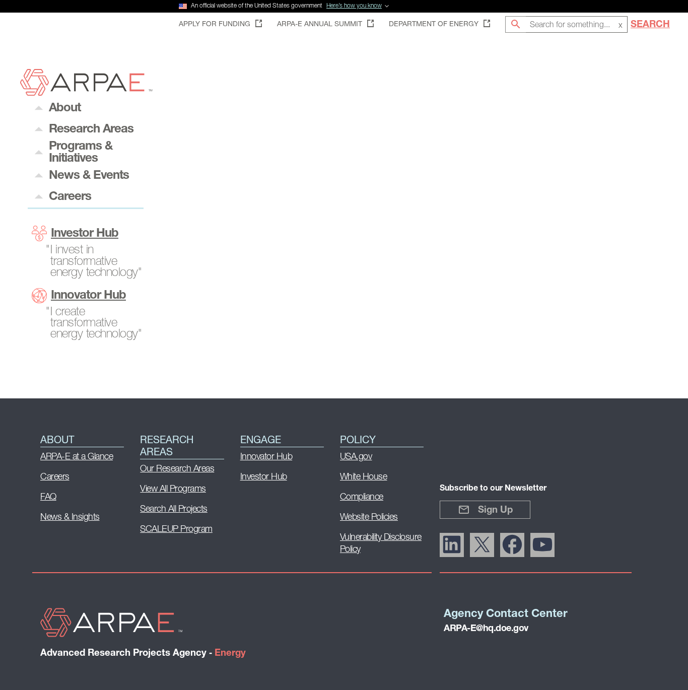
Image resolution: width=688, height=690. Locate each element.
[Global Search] (515, 24)
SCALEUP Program (176, 529)
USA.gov (356, 457)
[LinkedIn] (452, 545)
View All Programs (173, 489)
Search (650, 25)
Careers (55, 477)
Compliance (361, 497)
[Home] (86, 93)
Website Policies (369, 517)
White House (363, 477)
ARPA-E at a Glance (76, 457)
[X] (482, 545)
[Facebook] (512, 545)
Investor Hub (84, 234)
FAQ (48, 497)
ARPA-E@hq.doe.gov (486, 629)
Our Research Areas (177, 469)
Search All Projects (174, 509)
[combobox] (577, 24)
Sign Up (495, 510)
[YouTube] (542, 545)
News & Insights (70, 517)
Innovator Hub (88, 296)
